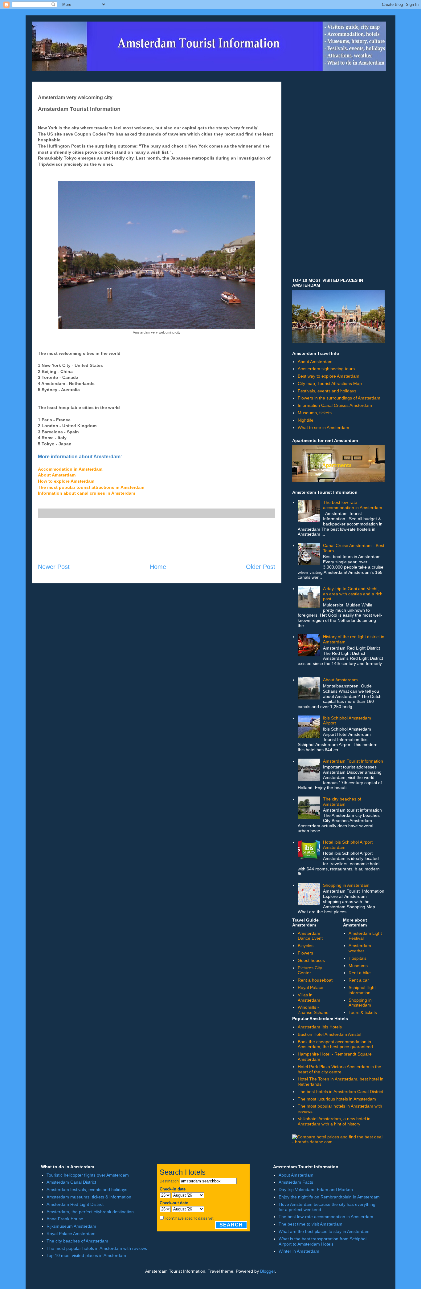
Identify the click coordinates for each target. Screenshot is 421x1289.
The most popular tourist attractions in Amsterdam (91, 487)
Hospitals (357, 958)
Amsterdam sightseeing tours (326, 368)
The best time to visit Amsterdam (310, 1224)
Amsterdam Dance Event (310, 936)
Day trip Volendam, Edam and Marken (316, 1189)
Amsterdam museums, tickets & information (89, 1196)
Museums (358, 965)
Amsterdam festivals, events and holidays (87, 1189)
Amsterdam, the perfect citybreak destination (90, 1211)
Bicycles (305, 945)
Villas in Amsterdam (309, 997)
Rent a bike (360, 972)
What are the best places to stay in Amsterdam (324, 1231)
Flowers (305, 953)
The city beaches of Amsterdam (342, 802)
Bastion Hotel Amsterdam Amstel (329, 1034)
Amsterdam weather (360, 948)
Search (231, 1224)
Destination (169, 1181)
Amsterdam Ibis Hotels (320, 1026)
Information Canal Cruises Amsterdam (335, 405)
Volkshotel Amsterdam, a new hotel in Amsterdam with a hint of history (334, 1121)
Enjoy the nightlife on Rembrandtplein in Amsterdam (329, 1196)
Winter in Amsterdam (299, 1251)
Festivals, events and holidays (327, 390)
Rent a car (359, 980)
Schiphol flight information (362, 990)
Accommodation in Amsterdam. (71, 469)
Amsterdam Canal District (71, 1182)
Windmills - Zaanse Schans (313, 1010)
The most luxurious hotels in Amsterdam (337, 1098)
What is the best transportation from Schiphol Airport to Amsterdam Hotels (322, 1241)
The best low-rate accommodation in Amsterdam (352, 505)
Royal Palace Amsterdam (71, 1233)
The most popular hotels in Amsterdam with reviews (97, 1248)
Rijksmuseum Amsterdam (71, 1226)
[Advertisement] (156, 540)
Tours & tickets (363, 1012)
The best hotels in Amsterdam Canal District (340, 1091)
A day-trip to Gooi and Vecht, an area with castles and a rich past (352, 594)
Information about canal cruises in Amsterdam (86, 493)
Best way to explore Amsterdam (328, 376)
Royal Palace (310, 987)
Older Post (260, 566)
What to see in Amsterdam (323, 427)
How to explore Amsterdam (66, 481)
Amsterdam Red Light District (75, 1204)
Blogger (267, 1271)
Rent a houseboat (315, 980)
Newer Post (54, 566)
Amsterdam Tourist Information (353, 761)
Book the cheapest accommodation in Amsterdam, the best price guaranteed (335, 1044)
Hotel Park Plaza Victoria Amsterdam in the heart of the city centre (339, 1069)
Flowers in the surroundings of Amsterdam (339, 397)
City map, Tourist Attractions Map (330, 383)
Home (158, 566)
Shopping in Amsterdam (346, 885)
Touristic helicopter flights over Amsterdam (88, 1175)
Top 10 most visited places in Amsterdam (86, 1255)
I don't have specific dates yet (189, 1218)
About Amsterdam (57, 474)
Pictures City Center (310, 970)
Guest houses (311, 960)
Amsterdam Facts (296, 1182)
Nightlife (305, 420)
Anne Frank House (65, 1218)
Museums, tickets (315, 412)
